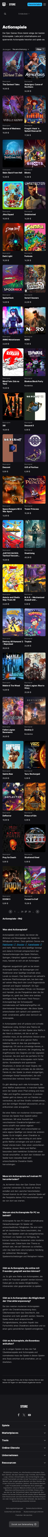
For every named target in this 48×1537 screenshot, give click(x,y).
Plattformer (9, 944)
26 (22, 911)
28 (29, 911)
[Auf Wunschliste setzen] (21, 54)
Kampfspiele (35, 944)
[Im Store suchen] (5, 13)
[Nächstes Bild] (37, 911)
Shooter (22, 944)
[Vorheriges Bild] (10, 911)
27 (26, 911)
